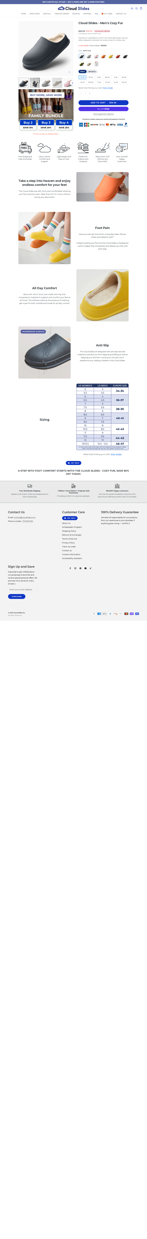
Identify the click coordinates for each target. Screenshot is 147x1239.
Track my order (69, 547)
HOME (23, 14)
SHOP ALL (47, 14)
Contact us (67, 550)
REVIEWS (76, 14)
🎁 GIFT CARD (106, 14)
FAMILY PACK (35, 14)
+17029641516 (27, 521)
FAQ (96, 14)
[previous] (20, 83)
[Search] (137, 8)
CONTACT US (121, 14)
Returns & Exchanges (71, 535)
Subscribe (17, 596)
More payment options (103, 114)
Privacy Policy (68, 543)
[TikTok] (91, 568)
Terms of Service (69, 539)
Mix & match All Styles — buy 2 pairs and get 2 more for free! (73, 2)
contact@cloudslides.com (25, 517)
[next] (72, 83)
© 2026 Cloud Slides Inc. (16, 613)
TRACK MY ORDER (61, 14)
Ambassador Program (72, 527)
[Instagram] (75, 568)
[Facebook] (70, 568)
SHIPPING (87, 14)
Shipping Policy (69, 531)
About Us (66, 523)
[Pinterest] (80, 568)
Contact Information (71, 554)
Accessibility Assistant (72, 558)
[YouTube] (85, 568)
